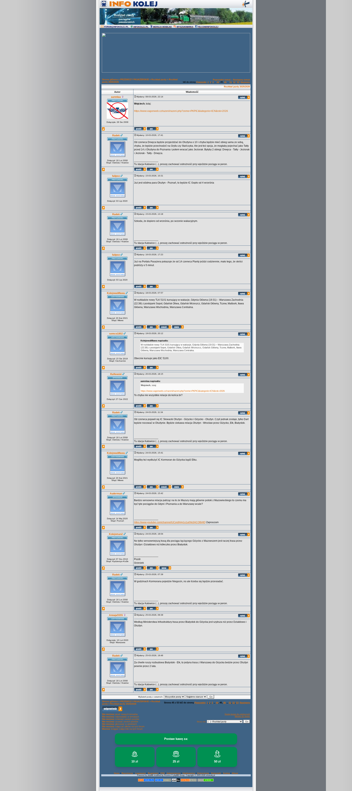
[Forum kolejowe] (146, 781)
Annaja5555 (116, 615)
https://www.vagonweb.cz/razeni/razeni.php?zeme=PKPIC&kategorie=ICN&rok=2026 (181, 111)
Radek (116, 135)
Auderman (116, 493)
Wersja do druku (242, 716)
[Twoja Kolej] (163, 781)
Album (235, 773)
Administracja (173, 773)
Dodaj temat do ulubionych (237, 714)
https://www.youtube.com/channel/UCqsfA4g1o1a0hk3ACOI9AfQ (170, 522)
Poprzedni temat (222, 79)
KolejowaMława (116, 293)
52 (234, 82)
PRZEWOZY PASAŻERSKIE (134, 79)
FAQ (163, 773)
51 (231, 82)
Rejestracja (127, 773)
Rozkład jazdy (158, 79)
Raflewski (116, 374)
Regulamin (153, 773)
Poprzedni (201, 82)
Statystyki (216, 773)
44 (218, 82)
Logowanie (140, 773)
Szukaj (226, 773)
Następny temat (241, 79)
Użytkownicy (189, 773)
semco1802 (116, 333)
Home (117, 773)
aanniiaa (116, 97)
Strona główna (110, 79)
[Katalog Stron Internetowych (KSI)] (188, 781)
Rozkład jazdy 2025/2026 (237, 86)
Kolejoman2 (116, 534)
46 (225, 82)
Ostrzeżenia (203, 773)
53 (238, 82)
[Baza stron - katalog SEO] (205, 781)
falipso (116, 176)
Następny (245, 82)
